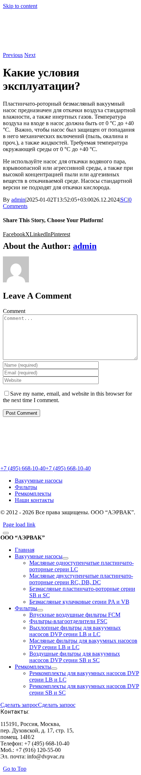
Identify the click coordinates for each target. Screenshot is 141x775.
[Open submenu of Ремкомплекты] (54, 669)
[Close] (6, 533)
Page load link (19, 524)
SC (124, 200)
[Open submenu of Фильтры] (40, 610)
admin (18, 200)
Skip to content (20, 6)
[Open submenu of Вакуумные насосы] (65, 558)
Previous (13, 55)
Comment (14, 311)
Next (29, 55)
